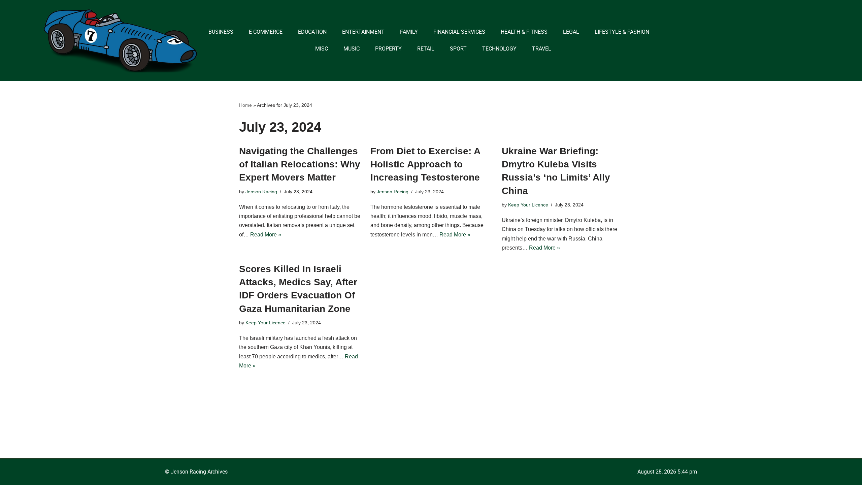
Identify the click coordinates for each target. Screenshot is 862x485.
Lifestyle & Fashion (622, 32)
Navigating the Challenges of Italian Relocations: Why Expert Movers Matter (299, 164)
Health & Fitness (524, 32)
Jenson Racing (261, 191)
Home (245, 105)
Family (409, 32)
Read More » (265, 234)
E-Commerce (266, 32)
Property (388, 48)
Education (312, 32)
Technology (499, 48)
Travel (541, 48)
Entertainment (363, 32)
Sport (458, 48)
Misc (321, 48)
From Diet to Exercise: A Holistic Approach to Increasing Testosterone (425, 164)
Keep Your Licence (528, 204)
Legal (571, 32)
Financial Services (459, 32)
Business (220, 32)
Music (351, 48)
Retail (425, 48)
